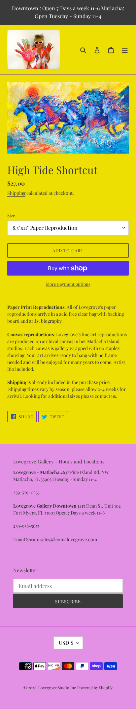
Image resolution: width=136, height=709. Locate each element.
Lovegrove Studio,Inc (57, 687)
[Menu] (125, 49)
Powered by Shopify (95, 687)
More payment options (68, 284)
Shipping (16, 193)
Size (11, 215)
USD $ (66, 642)
